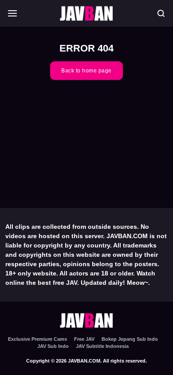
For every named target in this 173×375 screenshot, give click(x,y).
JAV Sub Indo (53, 346)
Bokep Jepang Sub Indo (130, 339)
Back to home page (86, 71)
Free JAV (84, 339)
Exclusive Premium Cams (37, 339)
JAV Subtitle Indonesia (102, 346)
